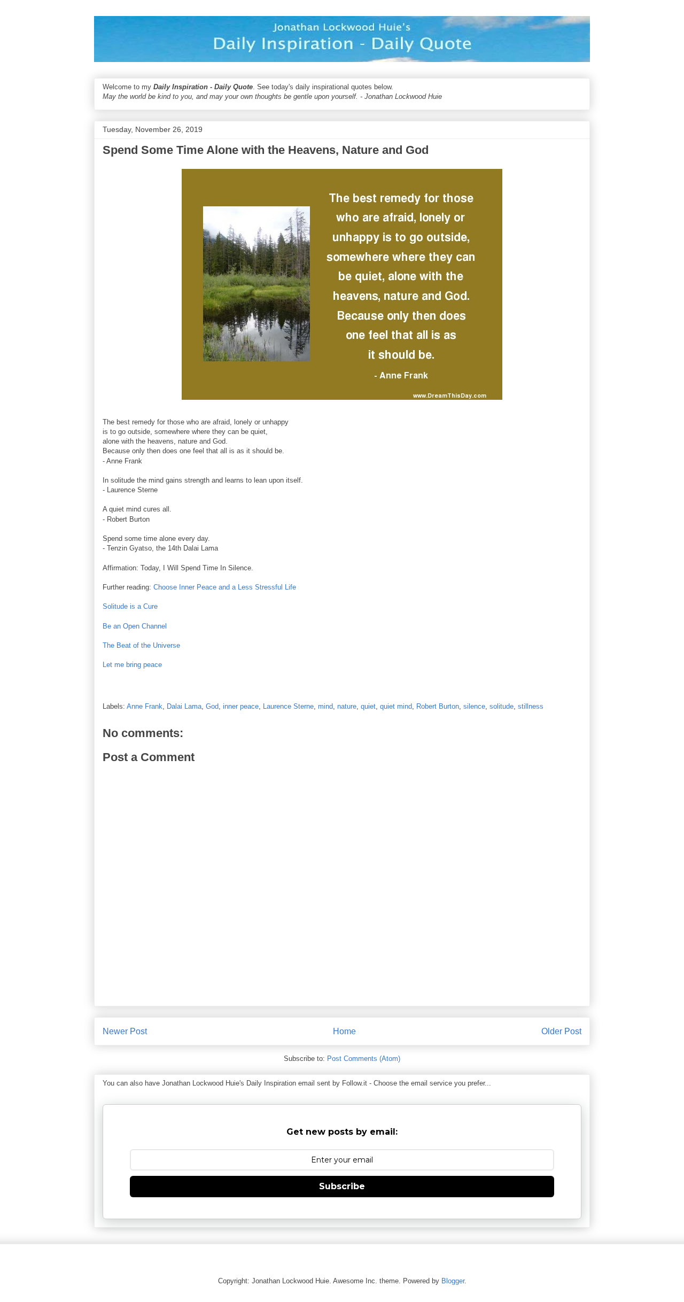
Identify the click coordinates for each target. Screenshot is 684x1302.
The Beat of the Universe (141, 645)
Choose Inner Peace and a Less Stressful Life (224, 587)
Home (344, 1031)
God (212, 706)
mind (325, 706)
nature (346, 706)
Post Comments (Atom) (363, 1059)
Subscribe (342, 1186)
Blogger (452, 1281)
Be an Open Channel (135, 626)
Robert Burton (437, 706)
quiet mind (396, 706)
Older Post (561, 1031)
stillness (530, 706)
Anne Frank (144, 706)
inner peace (241, 706)
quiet (368, 706)
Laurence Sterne (288, 706)
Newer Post (125, 1031)
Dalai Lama (184, 706)
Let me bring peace (132, 665)
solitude (501, 706)
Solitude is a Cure (130, 606)
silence (474, 706)
